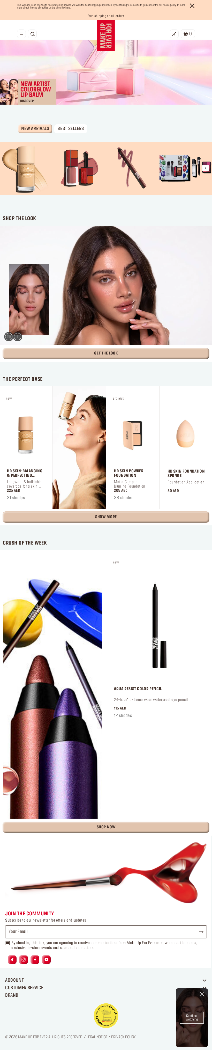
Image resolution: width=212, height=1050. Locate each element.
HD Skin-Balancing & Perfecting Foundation (25, 473)
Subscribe (199, 931)
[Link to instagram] (23, 959)
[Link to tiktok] (12, 959)
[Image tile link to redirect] (26, 168)
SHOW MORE (106, 517)
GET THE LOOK (106, 353)
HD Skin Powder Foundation (128, 473)
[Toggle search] (32, 34)
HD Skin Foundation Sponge (186, 474)
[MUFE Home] (106, 35)
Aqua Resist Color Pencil (138, 689)
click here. (65, 7)
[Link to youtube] (46, 959)
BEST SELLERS (70, 129)
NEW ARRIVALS (35, 129)
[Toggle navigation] (21, 34)
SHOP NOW (106, 827)
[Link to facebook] (35, 959)
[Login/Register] (174, 34)
